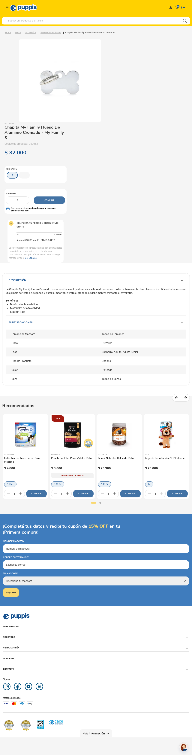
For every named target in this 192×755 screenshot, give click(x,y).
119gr (10, 484)
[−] (10, 200)
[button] (12, 175)
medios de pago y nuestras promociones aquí (33, 209)
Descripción (17, 280)
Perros (18, 32)
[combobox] (96, 20)
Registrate (11, 592)
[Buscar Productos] (185, 21)
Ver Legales (31, 258)
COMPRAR (49, 200)
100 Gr (57, 484)
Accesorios (30, 32)
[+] (25, 200)
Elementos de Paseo (50, 32)
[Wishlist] (170, 7)
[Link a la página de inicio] (8, 32)
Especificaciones (20, 322)
